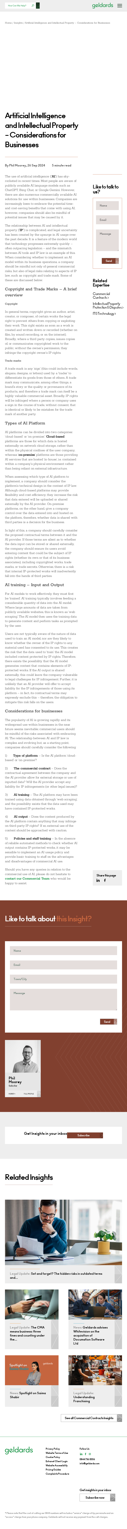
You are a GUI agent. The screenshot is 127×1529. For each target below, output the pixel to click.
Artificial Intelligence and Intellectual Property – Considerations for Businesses (67, 23)
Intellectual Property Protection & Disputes (107, 306)
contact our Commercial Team (27, 879)
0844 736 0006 (87, 1459)
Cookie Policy (53, 1457)
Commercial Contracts (101, 296)
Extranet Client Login (57, 1461)
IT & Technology (103, 313)
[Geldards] (102, 5)
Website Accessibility (57, 1465)
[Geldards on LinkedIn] (98, 880)
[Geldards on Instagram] (89, 1454)
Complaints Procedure (57, 1473)
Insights (18, 23)
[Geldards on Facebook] (104, 880)
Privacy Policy (53, 1448)
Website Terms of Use (57, 1452)
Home (8, 23)
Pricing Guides (53, 1469)
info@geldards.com (90, 1463)
